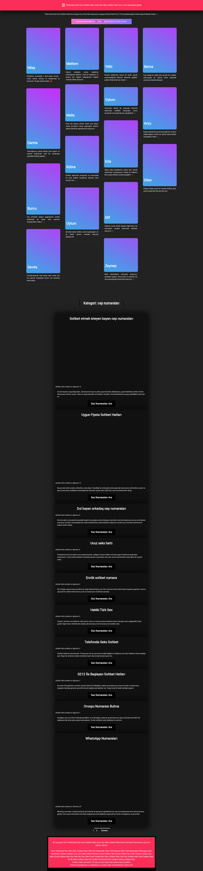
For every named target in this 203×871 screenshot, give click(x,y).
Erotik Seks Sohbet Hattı (78, 859)
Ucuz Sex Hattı (79, 854)
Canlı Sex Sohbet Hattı (129, 856)
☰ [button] (63, 5)
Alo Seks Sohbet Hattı (110, 856)
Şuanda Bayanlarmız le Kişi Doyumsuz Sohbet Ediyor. (101, 21)
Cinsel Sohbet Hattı (107, 854)
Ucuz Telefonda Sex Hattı (61, 851)
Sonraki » (104, 830)
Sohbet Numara (92, 854)
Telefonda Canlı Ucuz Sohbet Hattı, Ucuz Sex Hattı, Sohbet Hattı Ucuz (96, 842)
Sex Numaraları (99, 851)
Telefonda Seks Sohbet (108, 859)
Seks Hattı (88, 851)
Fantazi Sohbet (67, 854)
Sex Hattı (74, 856)
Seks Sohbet (77, 851)
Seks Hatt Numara (112, 851)
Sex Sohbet (93, 859)
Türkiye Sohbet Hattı (126, 859)
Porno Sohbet (95, 856)
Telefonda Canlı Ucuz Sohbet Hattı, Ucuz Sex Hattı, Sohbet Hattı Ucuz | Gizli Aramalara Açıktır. (104, 5)
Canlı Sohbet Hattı (146, 856)
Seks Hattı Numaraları (129, 851)
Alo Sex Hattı (83, 856)
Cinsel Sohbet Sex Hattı (125, 854)
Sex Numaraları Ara (101, 403)
